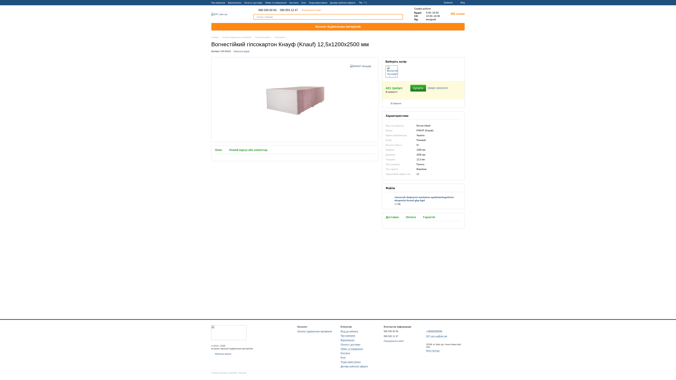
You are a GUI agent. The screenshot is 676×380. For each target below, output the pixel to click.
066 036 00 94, (267, 10)
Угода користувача (318, 3)
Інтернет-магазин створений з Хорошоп (229, 373)
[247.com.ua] (228, 332)
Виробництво (234, 3)
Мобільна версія (222, 354)
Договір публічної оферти (342, 3)
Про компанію (218, 3)
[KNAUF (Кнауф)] (360, 66)
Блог (303, 3)
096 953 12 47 (289, 10)
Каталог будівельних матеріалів (338, 26)
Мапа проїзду (433, 351)
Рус (365, 3)
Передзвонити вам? (311, 10)
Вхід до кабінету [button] (349, 331)
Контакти (294, 3)
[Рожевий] (392, 71)
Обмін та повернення (276, 3)
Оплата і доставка (253, 3)
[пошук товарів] (400, 17)
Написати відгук (241, 51)
